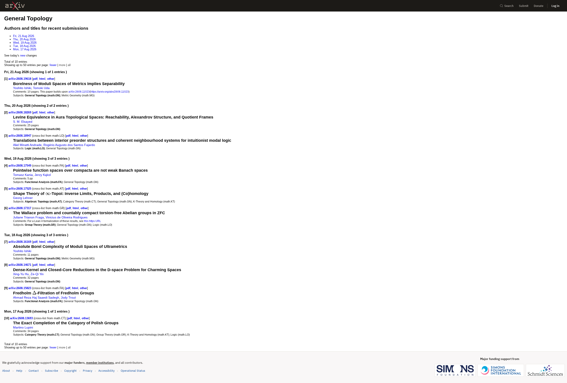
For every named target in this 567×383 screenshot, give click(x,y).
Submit (523, 6)
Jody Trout (68, 297)
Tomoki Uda (41, 88)
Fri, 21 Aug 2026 (23, 36)
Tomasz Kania (23, 175)
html (42, 78)
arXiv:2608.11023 (79, 91)
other (50, 78)
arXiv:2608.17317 (20, 208)
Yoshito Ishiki (22, 88)
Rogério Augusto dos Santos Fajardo (69, 145)
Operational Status (133, 371)
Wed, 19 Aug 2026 (25, 42)
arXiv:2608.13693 (22, 318)
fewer (53, 65)
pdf (35, 78)
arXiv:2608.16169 (20, 241)
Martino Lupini (23, 327)
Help (19, 371)
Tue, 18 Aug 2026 (24, 46)
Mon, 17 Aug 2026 (24, 49)
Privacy (87, 371)
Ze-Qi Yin (37, 274)
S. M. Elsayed (22, 121)
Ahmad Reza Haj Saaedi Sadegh (36, 297)
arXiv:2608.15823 (20, 288)
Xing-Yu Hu (21, 274)
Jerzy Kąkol (43, 175)
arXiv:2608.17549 (20, 165)
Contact (34, 371)
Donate (538, 6)
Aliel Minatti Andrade (27, 145)
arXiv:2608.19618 (20, 78)
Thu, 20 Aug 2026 (24, 39)
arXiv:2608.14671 (20, 264)
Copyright (70, 371)
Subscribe (51, 371)
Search (509, 6)
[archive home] (15, 6)
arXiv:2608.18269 (20, 112)
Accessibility (106, 371)
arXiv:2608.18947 (20, 135)
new (22, 55)
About (6, 371)
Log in (555, 6)
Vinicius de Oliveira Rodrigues (66, 217)
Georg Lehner (23, 198)
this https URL (92, 221)
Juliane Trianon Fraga (28, 217)
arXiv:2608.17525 (20, 188)
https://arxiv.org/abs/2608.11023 (110, 91)
